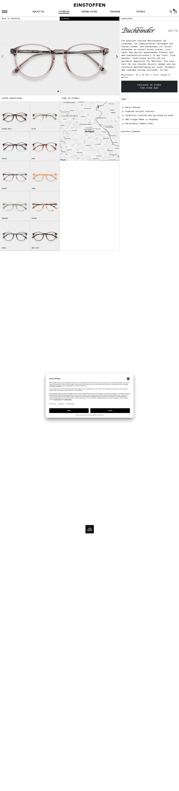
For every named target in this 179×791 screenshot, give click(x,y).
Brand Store (89, 11)
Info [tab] (123, 99)
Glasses (65, 19)
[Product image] (59, 58)
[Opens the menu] (5, 11)
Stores (140, 11)
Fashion (115, 11)
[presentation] (2, 57)
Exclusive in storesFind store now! (149, 86)
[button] (58, 91)
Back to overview (11, 19)
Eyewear (64, 11)
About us (38, 11)
